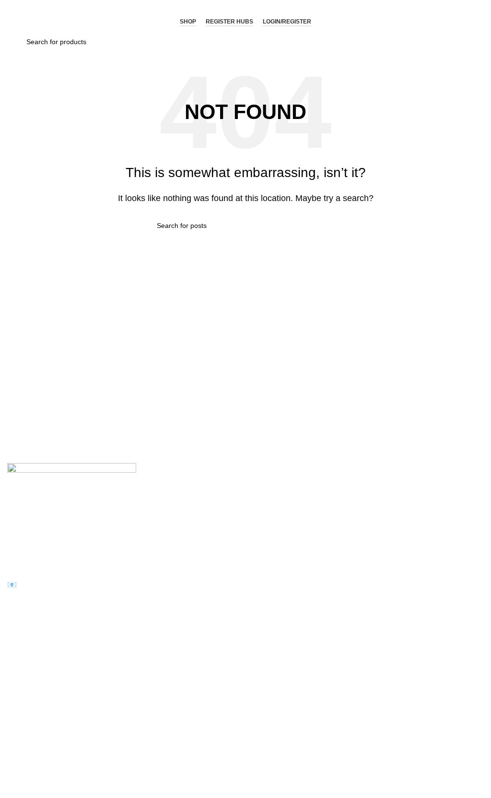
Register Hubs (229, 21)
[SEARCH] (330, 225)
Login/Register (287, 21)
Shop (188, 21)
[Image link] (71, 498)
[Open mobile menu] (17, 22)
